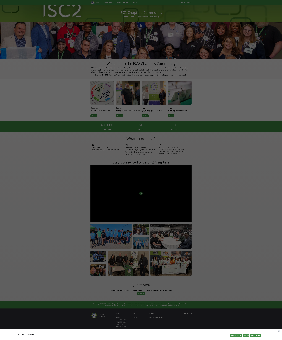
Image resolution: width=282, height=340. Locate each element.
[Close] (279, 331)
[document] (141, 334)
